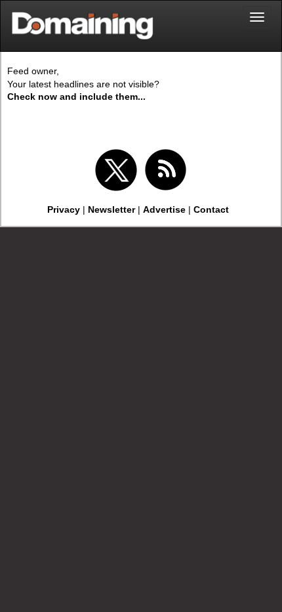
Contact (211, 209)
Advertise (164, 209)
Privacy (63, 209)
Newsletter (111, 209)
